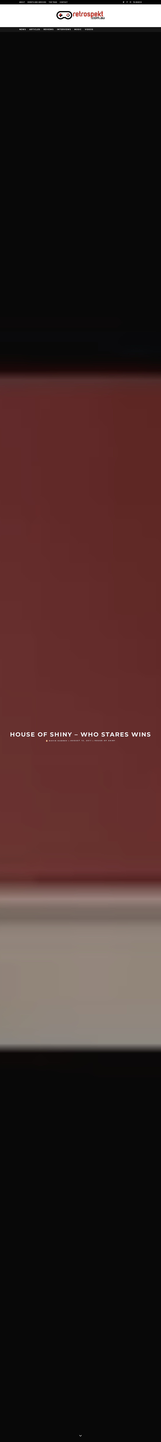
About (22, 2)
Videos (89, 29)
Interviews (64, 29)
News (22, 29)
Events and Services (37, 2)
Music (77, 29)
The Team (53, 2)
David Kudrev (58, 741)
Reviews (49, 29)
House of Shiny (105, 741)
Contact (64, 2)
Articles (34, 29)
